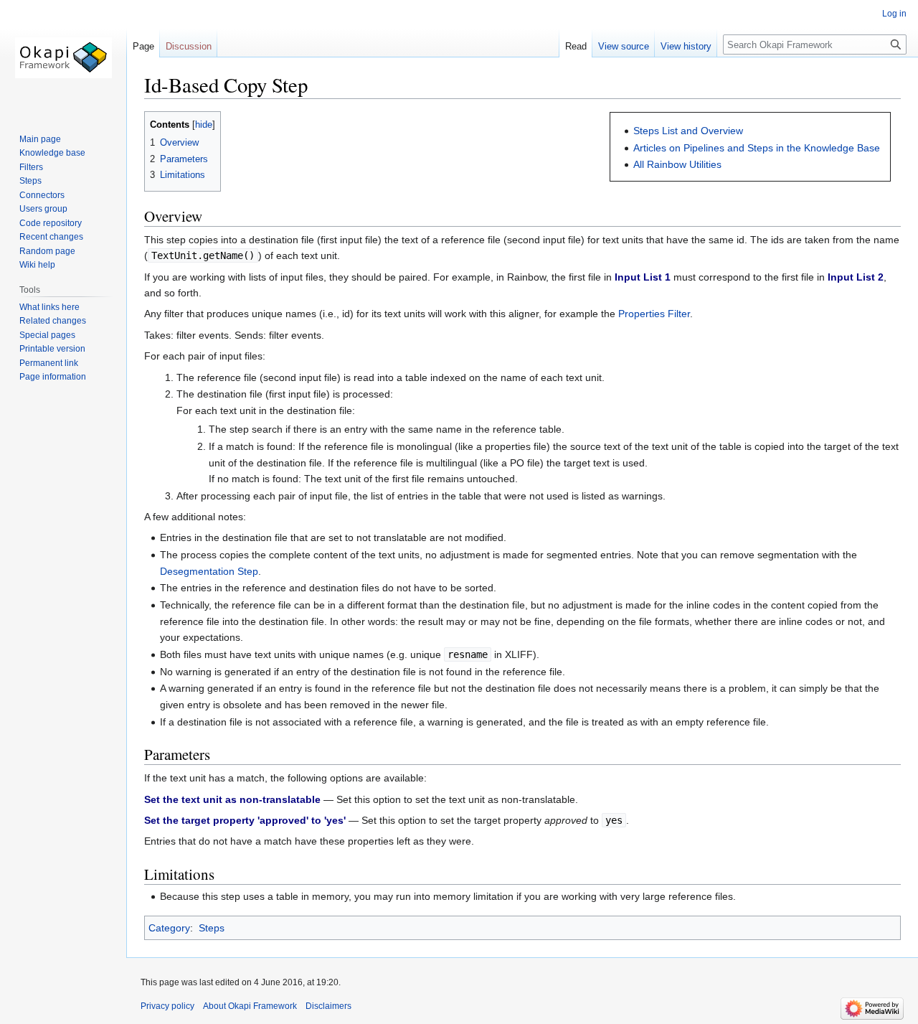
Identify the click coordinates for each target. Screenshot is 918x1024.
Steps (211, 928)
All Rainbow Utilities (677, 164)
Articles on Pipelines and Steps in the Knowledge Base (756, 148)
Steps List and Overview (688, 130)
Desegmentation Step (209, 571)
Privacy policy (167, 1006)
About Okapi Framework (250, 1006)
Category (169, 928)
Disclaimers (328, 1006)
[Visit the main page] (63, 57)
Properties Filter (654, 313)
